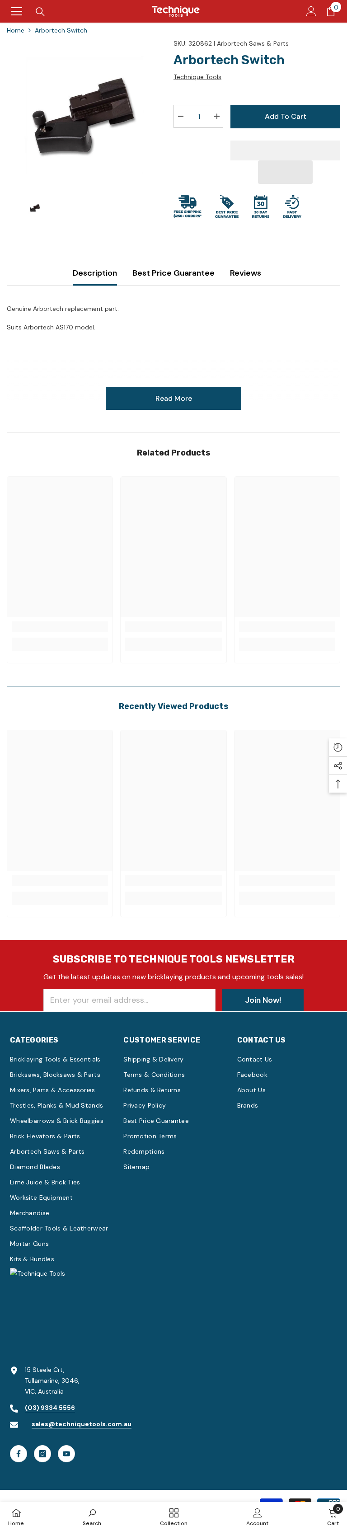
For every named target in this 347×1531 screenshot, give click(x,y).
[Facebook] (18, 1453)
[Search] (40, 11)
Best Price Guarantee (173, 273)
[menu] (16, 11)
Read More (173, 398)
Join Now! (263, 1000)
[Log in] (311, 11)
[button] (285, 172)
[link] (60, 626)
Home (15, 30)
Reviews (245, 273)
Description (95, 273)
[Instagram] (42, 1453)
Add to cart (285, 116)
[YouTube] (66, 1453)
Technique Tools (197, 77)
